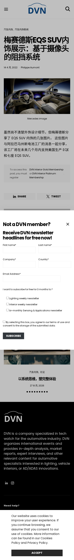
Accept (37, 553)
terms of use (57, 322)
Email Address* (12, 273)
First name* (9, 244)
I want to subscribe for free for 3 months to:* (28, 289)
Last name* (45, 244)
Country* (43, 259)
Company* (9, 259)
